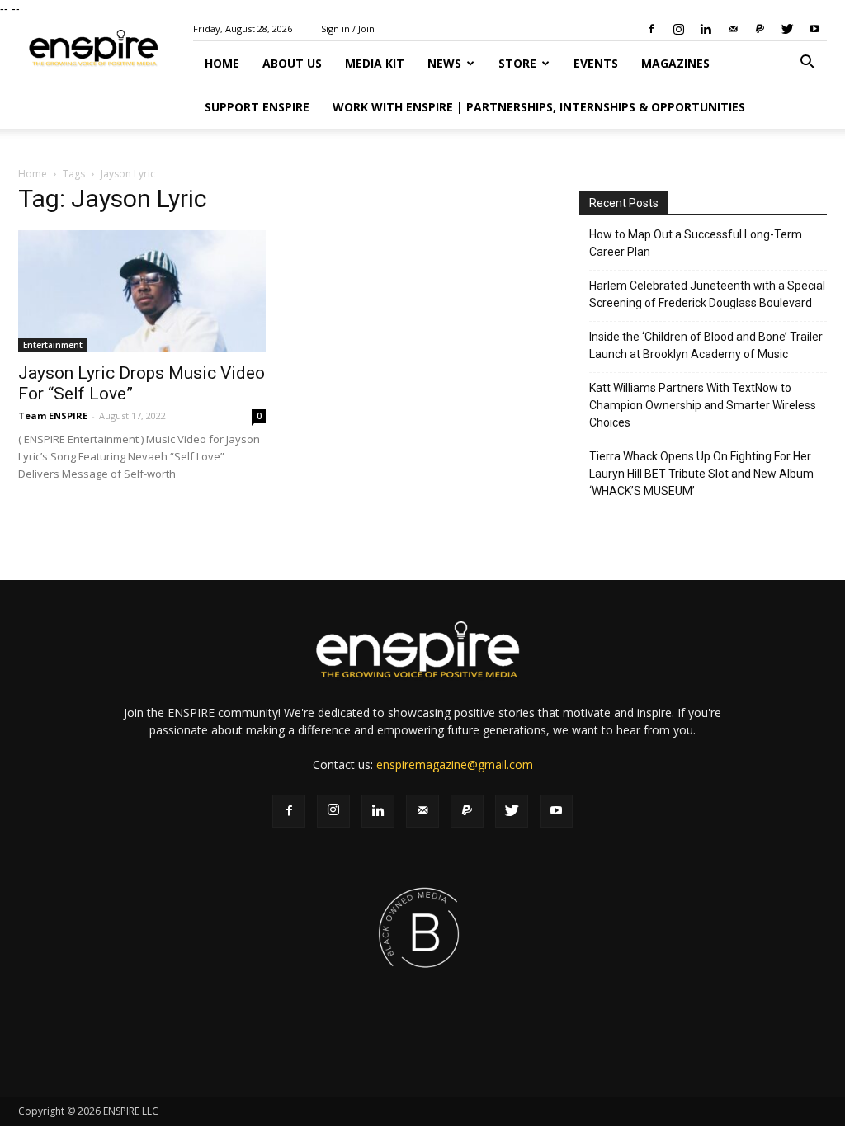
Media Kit (374, 63)
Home (222, 63)
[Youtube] (814, 28)
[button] (807, 64)
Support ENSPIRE (257, 107)
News (444, 63)
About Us (292, 63)
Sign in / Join (348, 28)
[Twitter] (787, 28)
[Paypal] (760, 28)
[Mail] (732, 28)
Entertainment (53, 345)
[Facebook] (651, 28)
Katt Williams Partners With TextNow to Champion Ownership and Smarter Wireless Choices (702, 405)
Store (517, 63)
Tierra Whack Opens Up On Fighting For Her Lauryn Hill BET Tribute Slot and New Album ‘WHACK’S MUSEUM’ (701, 474)
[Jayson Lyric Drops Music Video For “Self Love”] (142, 291)
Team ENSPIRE (52, 415)
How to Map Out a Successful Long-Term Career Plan (695, 243)
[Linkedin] (705, 28)
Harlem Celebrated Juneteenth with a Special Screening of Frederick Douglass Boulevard (707, 294)
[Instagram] (678, 28)
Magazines (675, 63)
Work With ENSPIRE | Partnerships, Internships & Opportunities (539, 107)
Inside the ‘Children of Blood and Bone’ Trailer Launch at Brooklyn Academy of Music (706, 345)
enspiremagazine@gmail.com (454, 764)
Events (596, 63)
